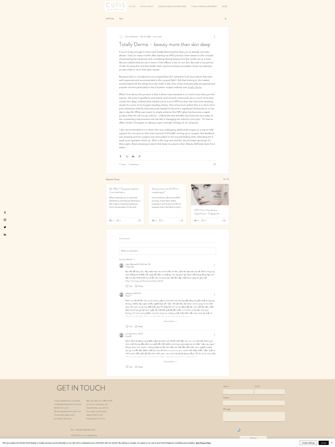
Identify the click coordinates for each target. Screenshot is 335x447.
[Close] (331, 443)
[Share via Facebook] (120, 156)
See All (226, 179)
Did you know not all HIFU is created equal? (165, 190)
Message (226, 409)
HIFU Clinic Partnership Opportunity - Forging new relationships (206, 211)
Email (257, 386)
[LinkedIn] (4, 234)
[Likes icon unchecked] (127, 286)
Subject (226, 398)
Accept (323, 442)
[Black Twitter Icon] (4, 227)
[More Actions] (214, 265)
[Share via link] (139, 156)
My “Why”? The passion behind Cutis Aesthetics (123, 190)
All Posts (110, 18)
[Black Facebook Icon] (4, 212)
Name (225, 386)
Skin (121, 18)
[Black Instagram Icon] (4, 219)
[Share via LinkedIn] (133, 156)
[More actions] (214, 36)
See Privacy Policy (203, 442)
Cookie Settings (308, 442)
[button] (225, 19)
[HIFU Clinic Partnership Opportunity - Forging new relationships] (210, 194)
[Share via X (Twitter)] (126, 156)
